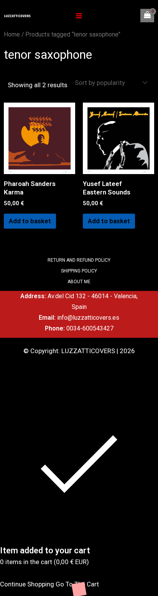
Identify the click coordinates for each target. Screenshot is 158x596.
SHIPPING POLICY (79, 271)
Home (12, 34)
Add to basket (30, 221)
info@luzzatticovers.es (88, 317)
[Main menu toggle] (79, 16)
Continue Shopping (27, 584)
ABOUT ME (79, 281)
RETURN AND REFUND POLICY (79, 260)
